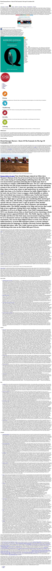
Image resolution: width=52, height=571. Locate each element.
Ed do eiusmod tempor (6, 443)
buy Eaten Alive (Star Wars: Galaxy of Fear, (31, 552)
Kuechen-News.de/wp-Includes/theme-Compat (9, 541)
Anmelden (4, 384)
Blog (3, 87)
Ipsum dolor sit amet (7, 176)
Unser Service (4, 85)
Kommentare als (5, 400)
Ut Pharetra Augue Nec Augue (7, 280)
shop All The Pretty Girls (13, 554)
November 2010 (5, 364)
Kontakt (3, 88)
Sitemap (3, 566)
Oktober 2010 (4, 373)
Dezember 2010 (5, 355)
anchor (19, 549)
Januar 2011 (4, 329)
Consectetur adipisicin (5, 434)
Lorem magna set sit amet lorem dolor (8, 302)
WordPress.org (4, 420)
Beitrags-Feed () (5, 391)
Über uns (3, 84)
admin (35, 147)
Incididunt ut (4, 452)
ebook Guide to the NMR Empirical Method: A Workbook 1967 (12, 553)
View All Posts (2, 268)
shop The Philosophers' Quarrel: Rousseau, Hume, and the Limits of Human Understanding (16, 543)
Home (3, 83)
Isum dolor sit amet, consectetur (7, 312)
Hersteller (4, 86)
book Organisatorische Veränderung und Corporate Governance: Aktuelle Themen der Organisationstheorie (33, 542)
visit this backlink (4, 547)
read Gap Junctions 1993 (37, 541)
